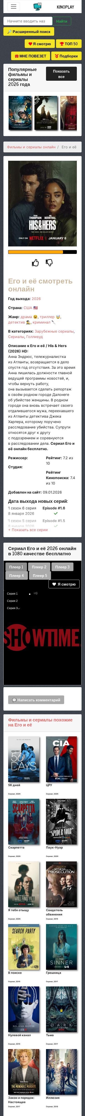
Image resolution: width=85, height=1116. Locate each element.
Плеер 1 (16, 567)
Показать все (61, 73)
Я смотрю (66, 584)
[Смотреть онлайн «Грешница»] (61, 946)
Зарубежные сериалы (54, 331)
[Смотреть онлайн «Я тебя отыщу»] (23, 884)
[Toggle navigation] (13, 6)
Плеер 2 (39, 567)
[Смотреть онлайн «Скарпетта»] (23, 821)
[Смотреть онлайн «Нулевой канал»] (23, 1009)
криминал (41, 322)
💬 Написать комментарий (36, 700)
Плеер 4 (16, 575)
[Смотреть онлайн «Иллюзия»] (61, 1071)
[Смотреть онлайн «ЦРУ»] (61, 759)
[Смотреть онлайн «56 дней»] (23, 759)
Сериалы (16, 336)
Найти (61, 21)
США (28, 307)
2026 (36, 298)
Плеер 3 (62, 567)
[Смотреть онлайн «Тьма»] (61, 1009)
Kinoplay (65, 6)
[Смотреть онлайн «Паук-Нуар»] (61, 821)
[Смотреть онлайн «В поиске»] (23, 946)
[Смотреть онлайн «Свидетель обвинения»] (61, 884)
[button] (28, 529)
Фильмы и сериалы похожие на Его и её (40, 722)
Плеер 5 (40, 575)
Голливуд (34, 336)
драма (26, 316)
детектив (16, 322)
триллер (47, 316)
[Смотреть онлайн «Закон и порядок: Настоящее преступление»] (23, 1071)
